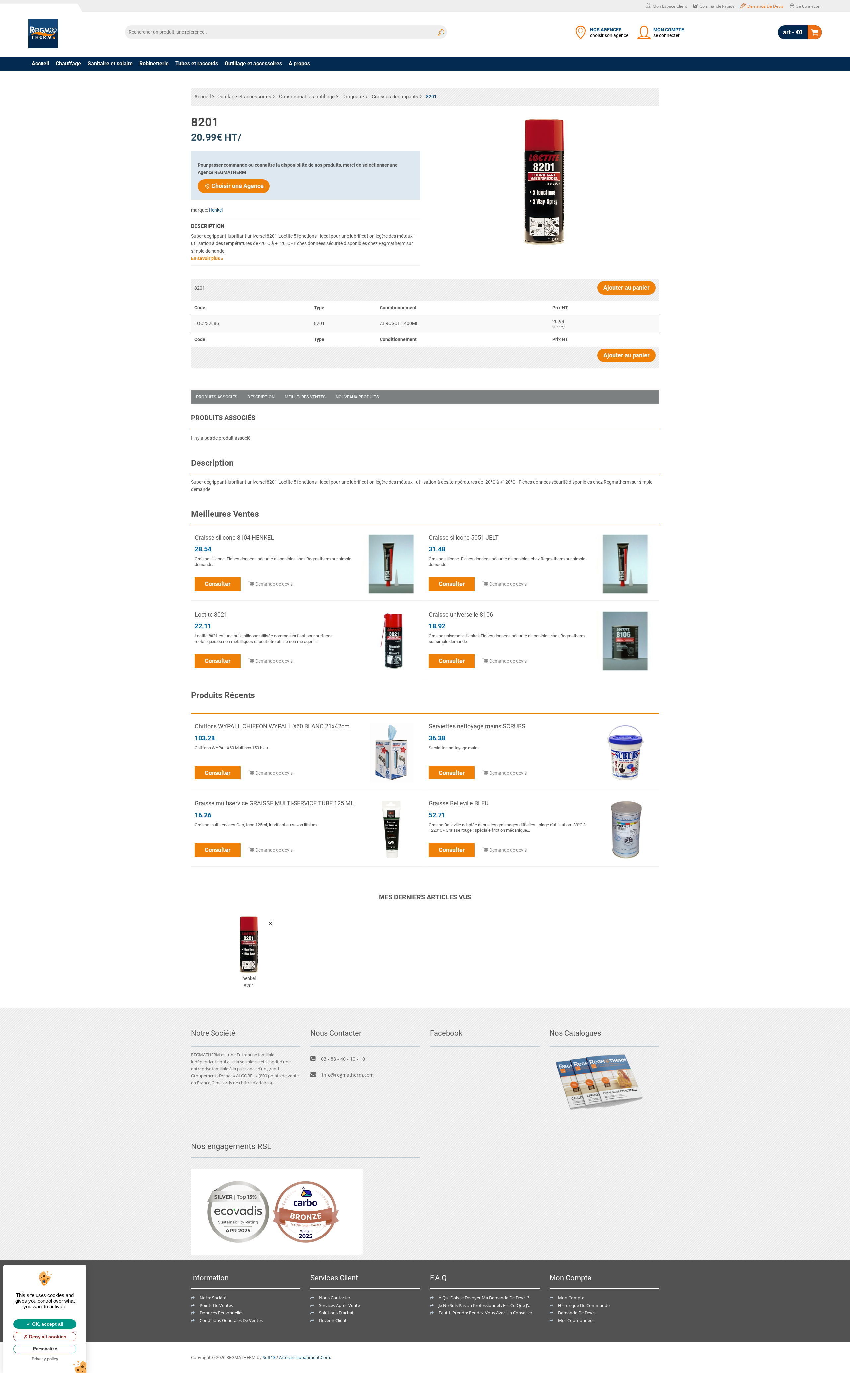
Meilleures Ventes (305, 396)
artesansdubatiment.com (304, 1357)
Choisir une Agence (238, 185)
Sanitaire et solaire (110, 63)
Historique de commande (584, 1305)
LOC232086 (206, 323)
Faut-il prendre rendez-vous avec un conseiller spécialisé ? (497, 1313)
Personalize (45, 1348)
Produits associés (216, 396)
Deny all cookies (47, 1336)
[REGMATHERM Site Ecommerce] (43, 33)
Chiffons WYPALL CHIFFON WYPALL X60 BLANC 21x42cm (272, 726)
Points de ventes (216, 1305)
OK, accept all (47, 1324)
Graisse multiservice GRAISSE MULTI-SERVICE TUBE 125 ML (274, 803)
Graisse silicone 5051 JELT (464, 537)
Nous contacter (334, 1298)
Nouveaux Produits (357, 396)
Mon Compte (571, 1298)
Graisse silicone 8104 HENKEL (234, 537)
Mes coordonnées (576, 1320)
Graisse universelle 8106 (461, 614)
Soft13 (269, 1357)
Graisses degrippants (395, 97)
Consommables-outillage (307, 97)
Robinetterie (154, 63)
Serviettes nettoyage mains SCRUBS (477, 726)
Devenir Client (333, 1320)
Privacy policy (45, 1359)
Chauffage (68, 63)
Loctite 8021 (211, 614)
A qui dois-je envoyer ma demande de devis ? (484, 1298)
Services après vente (339, 1305)
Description (261, 396)
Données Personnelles (221, 1313)
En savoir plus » (207, 258)
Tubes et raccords (196, 63)
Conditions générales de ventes (231, 1320)
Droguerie (353, 97)
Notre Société (213, 1298)
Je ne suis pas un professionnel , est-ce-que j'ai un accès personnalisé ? (509, 1305)
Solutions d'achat (336, 1313)
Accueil (40, 63)
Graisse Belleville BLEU (459, 803)
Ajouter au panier (626, 287)
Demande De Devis (576, 1313)
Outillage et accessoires (253, 63)
